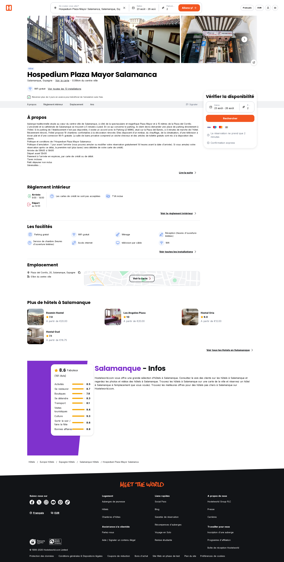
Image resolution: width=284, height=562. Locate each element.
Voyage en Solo (163, 532)
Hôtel (30, 68)
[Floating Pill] (244, 39)
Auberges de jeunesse (113, 501)
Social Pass (160, 501)
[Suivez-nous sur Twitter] (39, 502)
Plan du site (190, 556)
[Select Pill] (268, 8)
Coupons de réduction (118, 556)
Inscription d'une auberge (221, 532)
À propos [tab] (31, 104)
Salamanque (34, 80)
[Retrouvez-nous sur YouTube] (53, 502)
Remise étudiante (163, 540)
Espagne (47, 80)
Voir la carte (62, 80)
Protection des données (42, 556)
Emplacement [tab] (76, 104)
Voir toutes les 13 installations (64, 88)
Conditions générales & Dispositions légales (81, 556)
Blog (157, 509)
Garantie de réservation (167, 517)
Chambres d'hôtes (111, 517)
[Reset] (124, 7)
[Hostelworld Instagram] (46, 502)
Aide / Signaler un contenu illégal (118, 540)
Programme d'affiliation (219, 540)
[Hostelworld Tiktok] (67, 502)
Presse (211, 509)
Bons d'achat (141, 556)
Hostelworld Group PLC (219, 501)
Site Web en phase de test (166, 556)
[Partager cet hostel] (254, 62)
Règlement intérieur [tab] (53, 104)
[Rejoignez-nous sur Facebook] (32, 502)
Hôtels (105, 509)
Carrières (212, 517)
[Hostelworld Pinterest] (60, 502)
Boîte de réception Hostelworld (223, 547)
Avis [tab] (92, 104)
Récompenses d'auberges (168, 524)
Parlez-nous (108, 532)
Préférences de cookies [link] (212, 556)
